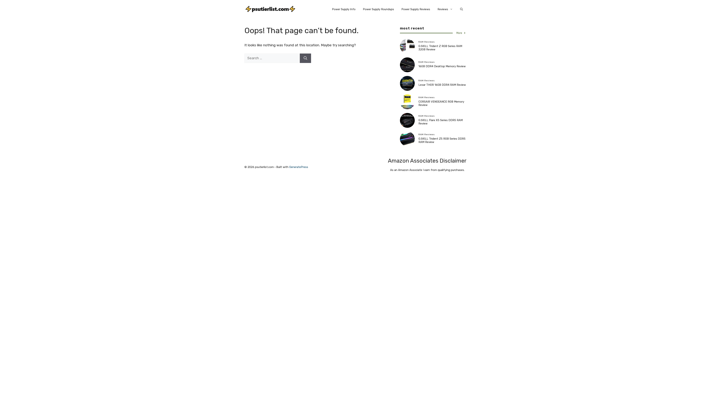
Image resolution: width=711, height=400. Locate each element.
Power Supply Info (344, 9)
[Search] (305, 58)
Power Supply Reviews (415, 9)
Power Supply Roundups (378, 9)
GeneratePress (298, 167)
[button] (461, 9)
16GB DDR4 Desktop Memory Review (442, 66)
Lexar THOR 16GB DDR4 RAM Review (442, 84)
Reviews (443, 9)
